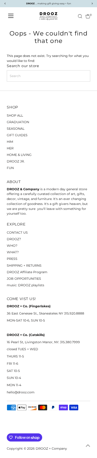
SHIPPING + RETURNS (24, 265)
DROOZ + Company (51, 448)
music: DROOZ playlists (25, 285)
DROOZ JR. (16, 161)
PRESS (12, 259)
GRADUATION (18, 122)
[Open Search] (80, 16)
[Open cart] (87, 16)
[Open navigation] (11, 16)
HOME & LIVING (19, 155)
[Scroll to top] (87, 445)
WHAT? (13, 252)
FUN (10, 168)
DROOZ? (14, 239)
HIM (10, 141)
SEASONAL (15, 128)
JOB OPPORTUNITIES (24, 278)
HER (10, 148)
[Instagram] (14, 428)
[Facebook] (9, 428)
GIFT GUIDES (17, 135)
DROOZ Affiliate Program (27, 272)
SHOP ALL (15, 115)
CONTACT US (17, 232)
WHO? (12, 245)
